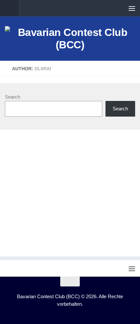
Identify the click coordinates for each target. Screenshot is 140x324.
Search (12, 97)
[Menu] (132, 8)
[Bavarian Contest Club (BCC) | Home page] (70, 38)
